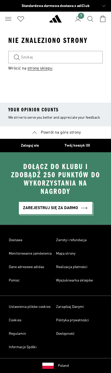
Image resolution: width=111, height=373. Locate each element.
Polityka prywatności (72, 320)
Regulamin (17, 334)
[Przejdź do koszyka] (103, 19)
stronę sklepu (39, 68)
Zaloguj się (30, 145)
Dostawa (15, 240)
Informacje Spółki (23, 347)
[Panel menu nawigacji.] (8, 19)
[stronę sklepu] (55, 21)
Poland (63, 366)
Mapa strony (65, 253)
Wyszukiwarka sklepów (74, 280)
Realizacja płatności (72, 267)
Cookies (15, 320)
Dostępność (65, 334)
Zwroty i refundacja (71, 240)
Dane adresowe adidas (26, 267)
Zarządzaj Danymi (70, 307)
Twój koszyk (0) (77, 145)
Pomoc (14, 280)
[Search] (90, 19)
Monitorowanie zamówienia (30, 253)
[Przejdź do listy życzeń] (20, 19)
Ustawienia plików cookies (30, 307)
